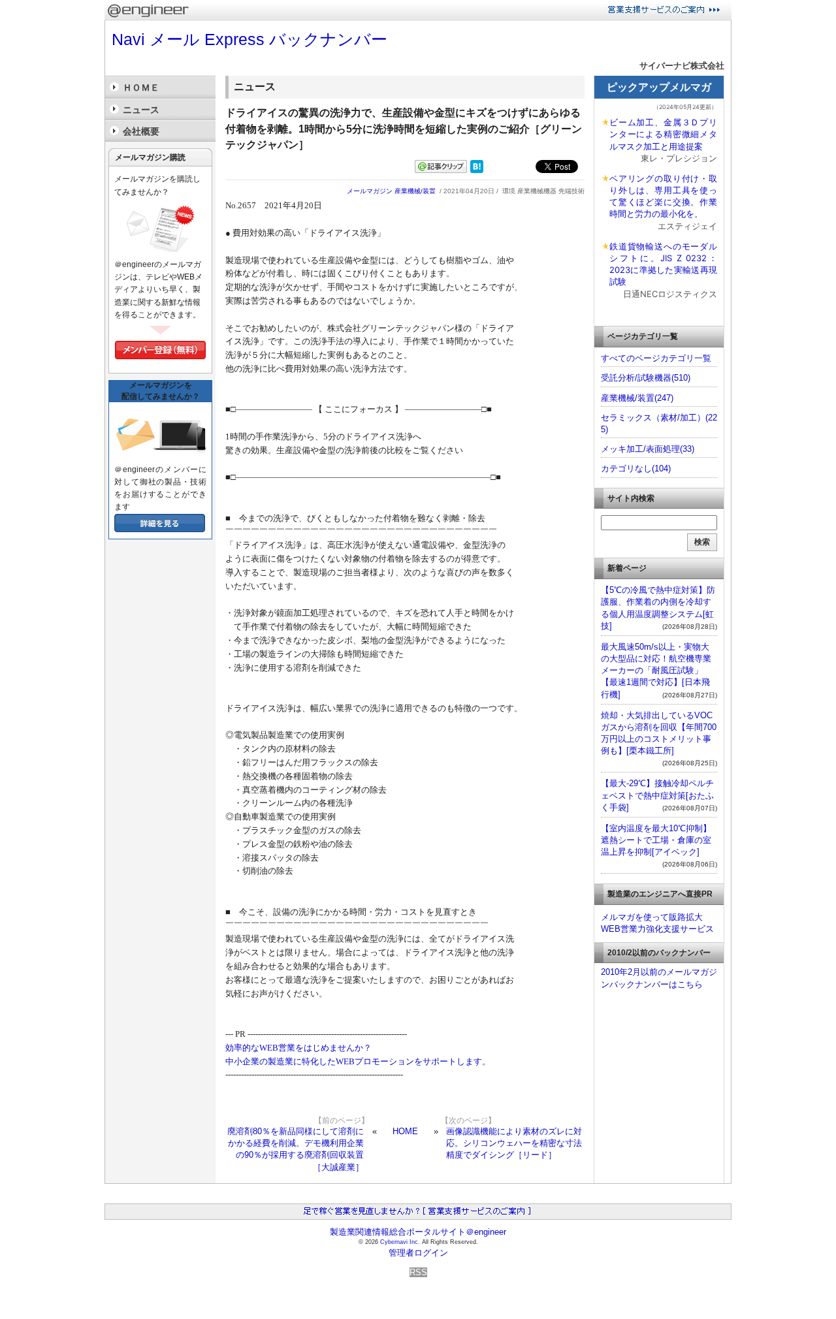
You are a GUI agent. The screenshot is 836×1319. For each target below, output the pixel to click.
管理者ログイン (418, 1253)
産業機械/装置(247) (637, 398)
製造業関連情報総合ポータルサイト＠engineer (418, 1232)
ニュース (141, 109)
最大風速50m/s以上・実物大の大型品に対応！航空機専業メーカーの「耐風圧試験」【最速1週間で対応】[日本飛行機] (656, 670)
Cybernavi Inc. (400, 1242)
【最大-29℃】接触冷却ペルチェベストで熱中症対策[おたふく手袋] (657, 795)
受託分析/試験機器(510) (645, 378)
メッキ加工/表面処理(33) (647, 449)
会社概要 (141, 131)
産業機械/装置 (415, 191)
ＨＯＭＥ (141, 87)
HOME (405, 1131)
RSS (418, 1272)
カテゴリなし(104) (636, 468)
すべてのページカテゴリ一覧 (656, 358)
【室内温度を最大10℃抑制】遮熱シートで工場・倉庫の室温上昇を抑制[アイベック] (656, 840)
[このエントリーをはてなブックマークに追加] (476, 170)
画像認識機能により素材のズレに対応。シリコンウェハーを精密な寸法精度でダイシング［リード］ (514, 1143)
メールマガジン (370, 191)
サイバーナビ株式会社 (681, 66)
